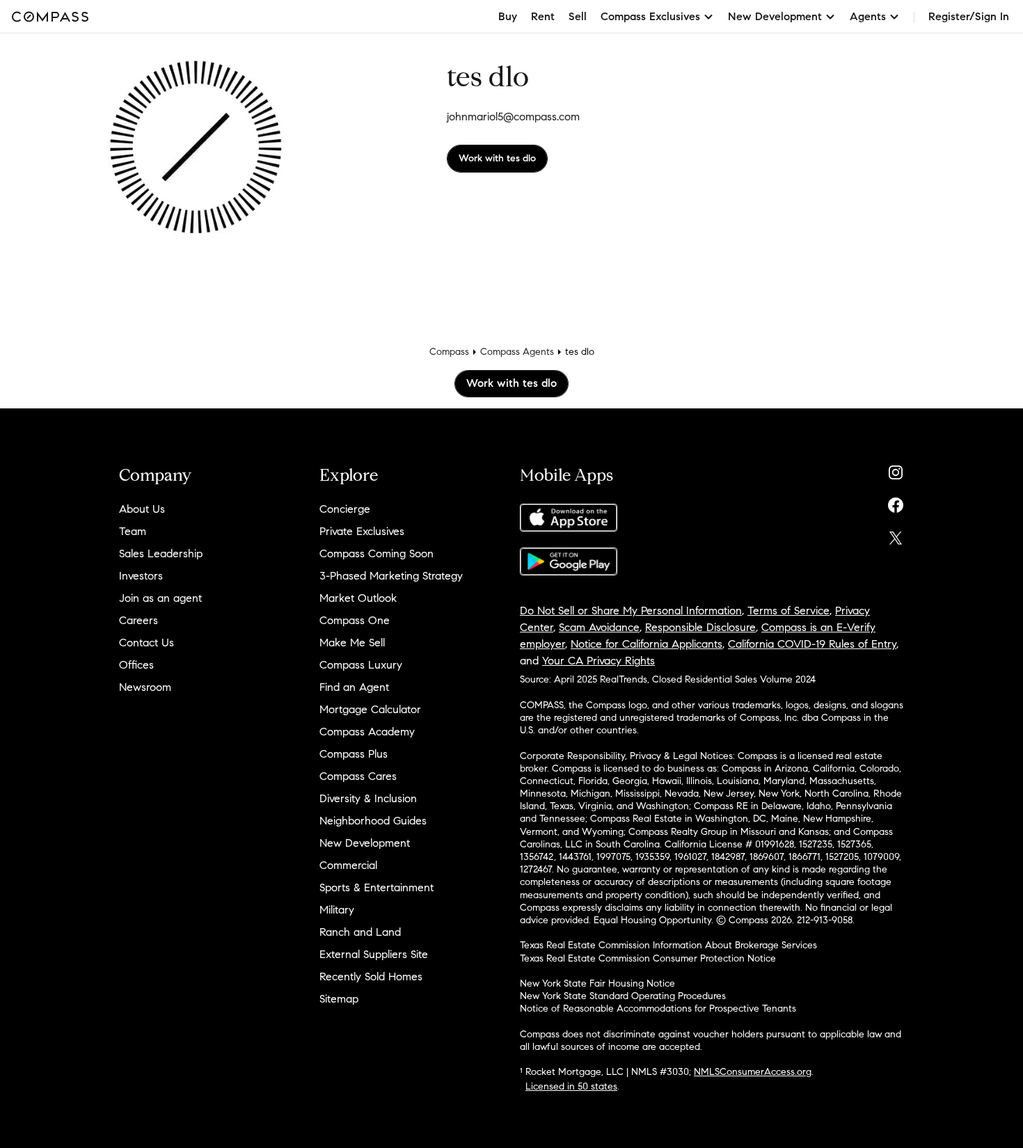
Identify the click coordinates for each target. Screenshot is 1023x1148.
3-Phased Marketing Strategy (391, 575)
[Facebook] (895, 502)
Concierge (344, 509)
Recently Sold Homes (370, 976)
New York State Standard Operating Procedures (623, 996)
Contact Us (146, 642)
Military (336, 909)
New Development (364, 843)
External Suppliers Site (373, 954)
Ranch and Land (360, 932)
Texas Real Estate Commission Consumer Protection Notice (648, 958)
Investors (141, 575)
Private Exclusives (361, 531)
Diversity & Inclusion (368, 798)
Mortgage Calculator (370, 709)
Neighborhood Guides (373, 820)
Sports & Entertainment (376, 887)
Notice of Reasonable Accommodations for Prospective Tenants (658, 1008)
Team (132, 531)
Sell (578, 16)
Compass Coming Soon (376, 553)
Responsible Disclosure (700, 627)
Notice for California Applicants (646, 644)
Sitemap (338, 998)
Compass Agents (517, 352)
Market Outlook (358, 598)
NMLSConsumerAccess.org (752, 1072)
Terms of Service (788, 610)
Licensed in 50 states (571, 1086)
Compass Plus (353, 753)
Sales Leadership (161, 553)
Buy (507, 16)
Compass (449, 352)
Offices (136, 664)
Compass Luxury (360, 664)
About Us (142, 509)
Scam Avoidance (599, 627)
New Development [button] (775, 16)
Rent (543, 16)
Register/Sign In (968, 16)
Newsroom (145, 687)
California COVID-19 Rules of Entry (812, 644)
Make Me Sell (352, 642)
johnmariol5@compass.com (513, 116)
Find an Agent (354, 687)
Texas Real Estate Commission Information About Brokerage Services (668, 945)
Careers (138, 620)
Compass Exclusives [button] (650, 16)
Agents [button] (868, 16)
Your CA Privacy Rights (598, 660)
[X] (895, 534)
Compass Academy (367, 731)
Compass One (354, 620)
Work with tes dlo (497, 158)
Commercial (348, 865)
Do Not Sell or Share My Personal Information (631, 610)
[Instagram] (895, 469)
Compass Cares (358, 776)
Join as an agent (160, 598)
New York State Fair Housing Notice (597, 983)
